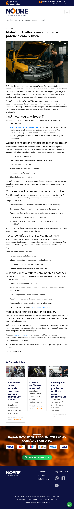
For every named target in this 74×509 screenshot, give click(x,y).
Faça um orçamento (38, 457)
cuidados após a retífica (40, 307)
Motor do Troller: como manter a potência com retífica (29, 20)
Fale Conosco (43, 479)
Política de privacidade (52, 496)
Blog (12, 20)
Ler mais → (18, 420)
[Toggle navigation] (66, 12)
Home (8, 20)
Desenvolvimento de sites (32, 502)
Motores (41, 475)
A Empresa (42, 472)
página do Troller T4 (22, 335)
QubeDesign (46, 502)
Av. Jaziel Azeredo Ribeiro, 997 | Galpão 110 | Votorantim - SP (54, 3)
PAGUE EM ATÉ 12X (14, 4)
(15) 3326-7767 (12, 2)
